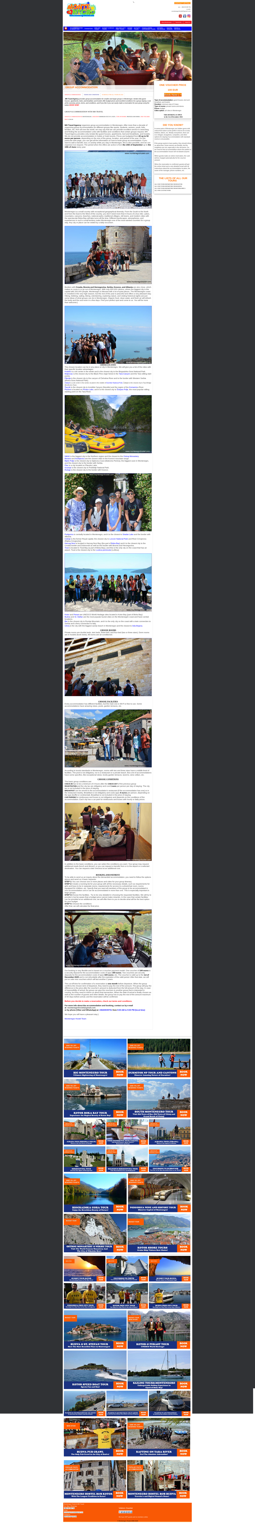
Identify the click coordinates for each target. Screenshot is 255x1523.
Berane (68, 459)
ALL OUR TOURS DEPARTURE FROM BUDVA (168, 186)
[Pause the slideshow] (186, 61)
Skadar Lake (128, 534)
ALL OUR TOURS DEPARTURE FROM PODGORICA (169, 188)
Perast (76, 615)
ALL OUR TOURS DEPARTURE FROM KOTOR (168, 184)
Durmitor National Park (114, 383)
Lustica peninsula (103, 550)
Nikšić (67, 456)
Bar (66, 621)
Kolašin (68, 371)
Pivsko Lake (88, 389)
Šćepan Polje (122, 389)
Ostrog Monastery (131, 456)
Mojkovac (69, 374)
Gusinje (68, 468)
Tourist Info (178, 22)
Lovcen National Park (118, 539)
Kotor (67, 615)
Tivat (67, 548)
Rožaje (68, 470)
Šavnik (68, 387)
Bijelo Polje (69, 461)
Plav (66, 465)
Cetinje (68, 539)
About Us (187, 22)
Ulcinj (67, 626)
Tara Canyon (124, 374)
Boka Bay (115, 543)
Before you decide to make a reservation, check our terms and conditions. (98, 1001)
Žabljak (67, 383)
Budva (67, 617)
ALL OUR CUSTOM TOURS (162, 190)
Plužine (68, 389)
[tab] (72, 95)
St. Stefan (79, 617)
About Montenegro (166, 22)
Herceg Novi (70, 543)
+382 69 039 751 (69, 1508)
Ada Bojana (137, 626)
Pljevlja (68, 378)
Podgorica (69, 534)
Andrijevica (80, 459)
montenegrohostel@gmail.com (181, 11)
